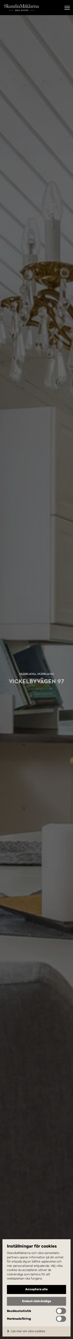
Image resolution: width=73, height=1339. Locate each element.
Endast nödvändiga (36, 1301)
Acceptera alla (36, 1289)
